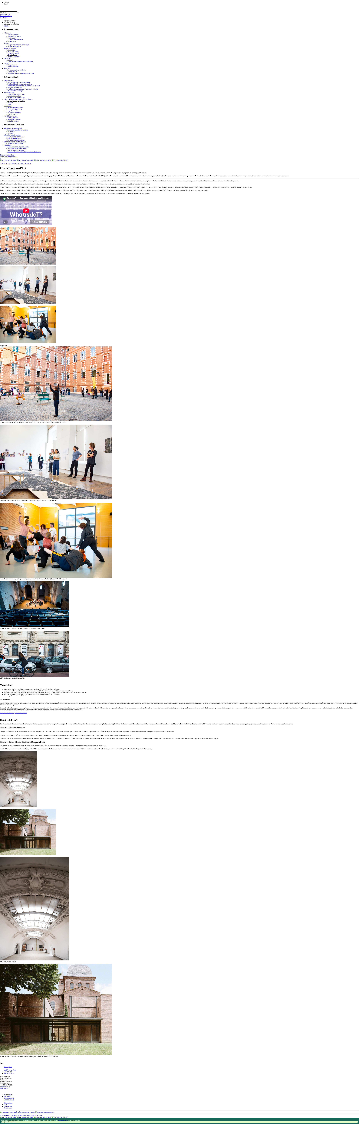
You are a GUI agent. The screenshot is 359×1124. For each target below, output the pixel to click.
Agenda (6, 26)
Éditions (9, 60)
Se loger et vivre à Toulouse (15, 150)
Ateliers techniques (13, 53)
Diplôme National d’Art (14, 87)
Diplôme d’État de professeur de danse (18, 82)
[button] (179, 7)
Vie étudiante (7, 145)
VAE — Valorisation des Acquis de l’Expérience (18, 99)
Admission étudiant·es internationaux (15, 141)
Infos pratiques (8, 1094)
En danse (10, 133)
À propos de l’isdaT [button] (10, 21)
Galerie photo (8, 1067)
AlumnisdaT (7, 68)
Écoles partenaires (12, 117)
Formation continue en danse (15, 97)
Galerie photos (8, 1103)
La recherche (7, 106)
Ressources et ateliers (10, 48)
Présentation (7, 33)
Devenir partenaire (12, 66)
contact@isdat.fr (5, 1086)
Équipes (6, 43)
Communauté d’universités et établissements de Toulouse (24, 152)
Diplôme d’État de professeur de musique (19, 84)
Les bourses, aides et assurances (16, 148)
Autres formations (9, 92)
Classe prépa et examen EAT (15, 94)
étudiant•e (14, 156)
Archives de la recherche (14, 109)
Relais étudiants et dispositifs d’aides (18, 147)
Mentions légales (9, 1100)
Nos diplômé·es (12, 71)
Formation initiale (9, 80)
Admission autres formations (12, 135)
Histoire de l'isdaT (9, 1073)
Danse (9, 104)
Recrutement (7, 1096)
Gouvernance (11, 38)
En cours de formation (14, 112)
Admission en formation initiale (13, 128)
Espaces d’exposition (13, 56)
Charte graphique (9, 1098)
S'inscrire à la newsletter (7, 155)
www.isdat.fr (4, 1088)
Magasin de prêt (12, 55)
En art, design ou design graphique (17, 130)
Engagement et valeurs (14, 36)
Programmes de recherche (15, 107)
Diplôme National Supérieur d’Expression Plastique (22, 89)
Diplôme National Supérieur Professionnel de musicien (23, 85)
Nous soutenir (8, 1108)
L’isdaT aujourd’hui (13, 34)
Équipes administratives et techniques (18, 45)
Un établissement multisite (15, 39)
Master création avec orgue (15, 91)
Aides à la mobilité (13, 121)
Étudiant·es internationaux (15, 143)
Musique (10, 102)
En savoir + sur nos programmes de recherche (13, 713)
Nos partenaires (12, 65)
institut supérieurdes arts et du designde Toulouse (6, 15)
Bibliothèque (11, 50)
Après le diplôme (12, 114)
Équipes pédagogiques (14, 46)
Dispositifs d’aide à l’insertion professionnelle (20, 73)
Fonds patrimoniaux (13, 51)
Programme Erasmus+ (14, 119)
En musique (10, 131)
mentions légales (63, 1120)
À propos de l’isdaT (6, 163)
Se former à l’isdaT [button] (9, 22)
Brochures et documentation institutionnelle (20, 61)
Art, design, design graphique (16, 101)
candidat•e (8, 156)
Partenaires (7, 63)
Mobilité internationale (10, 116)
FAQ (5, 1104)
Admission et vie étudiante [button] (11, 24)
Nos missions (8, 1071)
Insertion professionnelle (11, 111)
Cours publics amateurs (14, 96)
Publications (7, 58)
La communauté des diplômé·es (16, 70)
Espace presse (11, 41)
